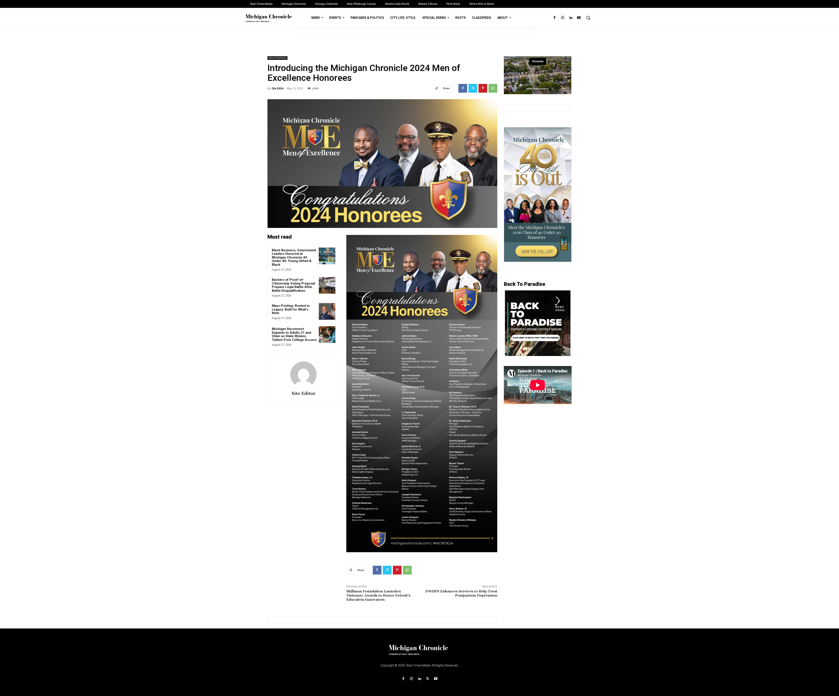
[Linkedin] (571, 18)
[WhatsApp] (493, 88)
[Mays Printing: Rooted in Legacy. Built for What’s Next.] (327, 311)
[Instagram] (562, 18)
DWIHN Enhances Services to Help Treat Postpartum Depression (461, 593)
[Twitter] (472, 88)
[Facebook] (554, 18)
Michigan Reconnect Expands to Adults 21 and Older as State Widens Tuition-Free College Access (294, 334)
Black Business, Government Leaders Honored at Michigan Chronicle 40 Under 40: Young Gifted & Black (294, 257)
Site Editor (278, 88)
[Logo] (419, 652)
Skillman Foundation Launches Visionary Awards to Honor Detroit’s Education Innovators (378, 595)
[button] (588, 17)
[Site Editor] (303, 374)
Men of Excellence (277, 58)
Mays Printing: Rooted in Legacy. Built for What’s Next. (291, 309)
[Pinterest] (482, 88)
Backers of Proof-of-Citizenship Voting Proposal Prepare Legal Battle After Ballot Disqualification (293, 285)
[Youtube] (579, 18)
